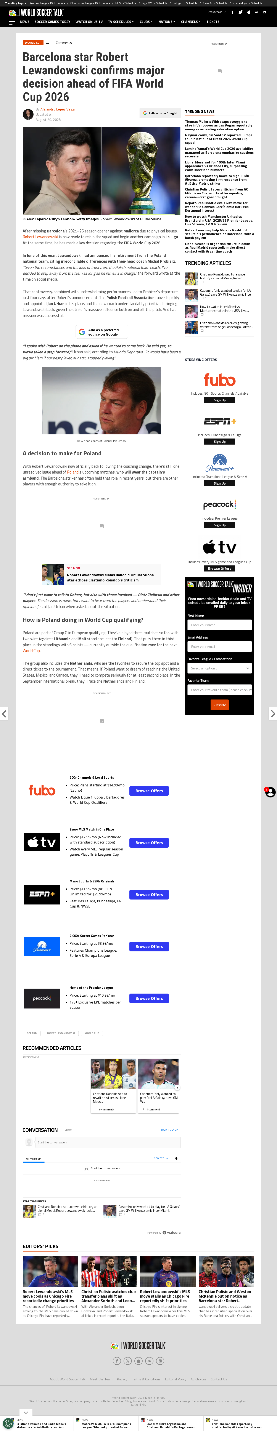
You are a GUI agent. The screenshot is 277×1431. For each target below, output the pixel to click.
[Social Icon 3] (149, 1361)
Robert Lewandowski (40, 237)
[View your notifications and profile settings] (176, 1158)
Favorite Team (198, 680)
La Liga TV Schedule (185, 3)
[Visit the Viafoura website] (171, 1232)
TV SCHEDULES (119, 21)
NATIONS (165, 21)
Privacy (122, 1379)
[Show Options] (248, 668)
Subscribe (220, 704)
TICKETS (212, 21)
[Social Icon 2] (138, 1361)
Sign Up (220, 400)
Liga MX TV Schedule (154, 3)
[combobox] (218, 668)
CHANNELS (189, 21)
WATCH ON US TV (89, 21)
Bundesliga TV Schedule (248, 3)
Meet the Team (101, 1379)
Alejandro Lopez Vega (57, 109)
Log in (164, 1130)
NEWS (24, 21)
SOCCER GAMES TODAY (52, 21)
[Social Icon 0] (117, 1361)
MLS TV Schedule (126, 3)
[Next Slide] (177, 1087)
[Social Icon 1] (128, 1361)
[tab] (34, 1158)
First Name (195, 615)
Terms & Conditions (146, 1379)
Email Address (197, 637)
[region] (102, 1181)
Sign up (174, 1130)
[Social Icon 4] (160, 1361)
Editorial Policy (175, 1379)
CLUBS (145, 21)
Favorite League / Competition (209, 658)
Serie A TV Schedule (215, 3)
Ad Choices (198, 1379)
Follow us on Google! (163, 113)
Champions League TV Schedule (90, 3)
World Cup (31, 651)
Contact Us (219, 1379)
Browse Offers (149, 790)
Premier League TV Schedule (47, 3)
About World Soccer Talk (67, 1379)
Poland (73, 472)
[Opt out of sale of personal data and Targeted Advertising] (8, 1423)
